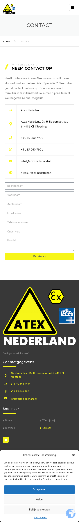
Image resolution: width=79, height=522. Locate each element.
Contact (46, 427)
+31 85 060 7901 (32, 138)
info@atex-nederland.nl (36, 161)
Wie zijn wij (48, 420)
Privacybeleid (40, 517)
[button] (73, 455)
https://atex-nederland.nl (36, 172)
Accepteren (39, 489)
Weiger (40, 499)
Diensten (10, 427)
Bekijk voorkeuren (39, 509)
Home (6, 41)
